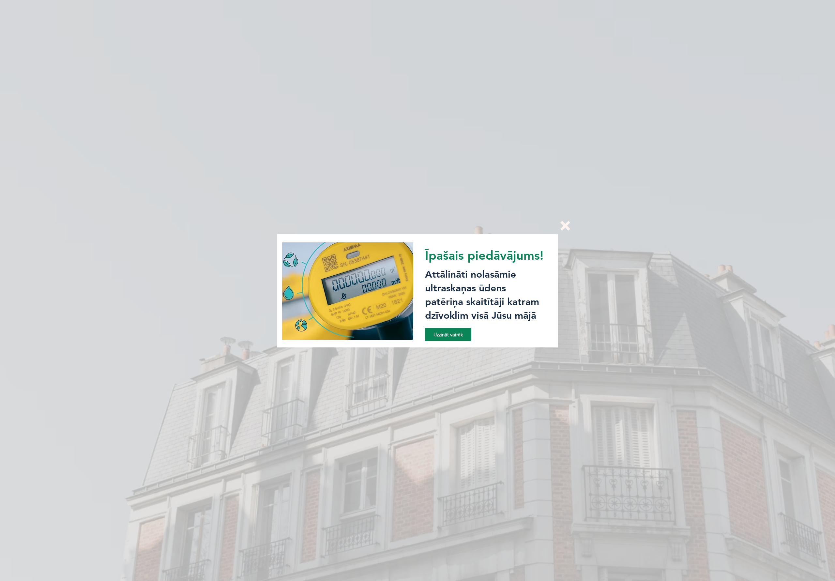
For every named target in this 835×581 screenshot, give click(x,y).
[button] (565, 226)
